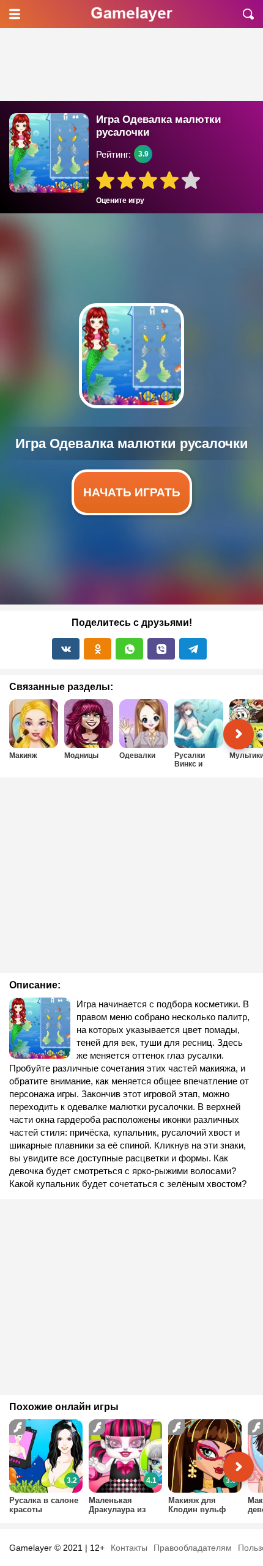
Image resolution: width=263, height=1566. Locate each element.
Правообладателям (193, 1548)
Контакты (129, 1548)
